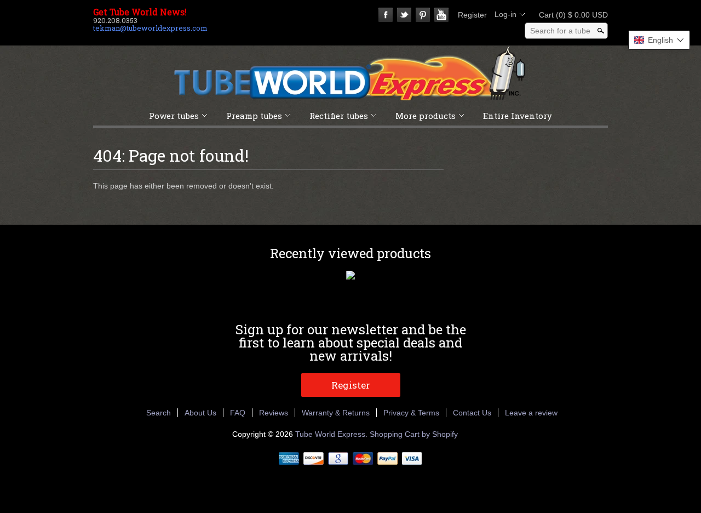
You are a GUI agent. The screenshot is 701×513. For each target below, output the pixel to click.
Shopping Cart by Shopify (414, 434)
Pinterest (422, 14)
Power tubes (174, 115)
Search (158, 412)
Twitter (404, 14)
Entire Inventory (517, 115)
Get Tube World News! (140, 12)
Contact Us (472, 412)
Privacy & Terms (411, 412)
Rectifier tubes (338, 115)
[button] (659, 40)
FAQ (237, 412)
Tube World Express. (332, 434)
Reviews (273, 412)
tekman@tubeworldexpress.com (150, 28)
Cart (570, 14)
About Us (200, 412)
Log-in (505, 14)
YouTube (441, 14)
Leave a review (531, 412)
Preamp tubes (254, 115)
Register (472, 14)
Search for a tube (560, 30)
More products (425, 115)
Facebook (385, 14)
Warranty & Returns (336, 412)
